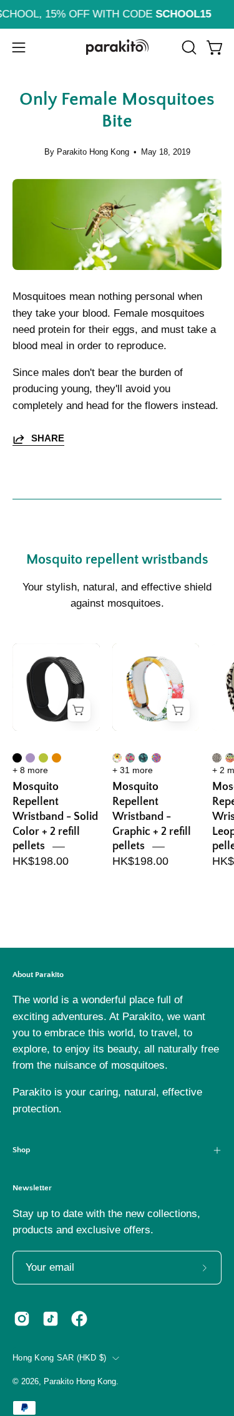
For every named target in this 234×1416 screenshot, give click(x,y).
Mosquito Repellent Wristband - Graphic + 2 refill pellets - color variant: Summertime (130, 758)
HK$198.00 (40, 861)
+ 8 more (30, 770)
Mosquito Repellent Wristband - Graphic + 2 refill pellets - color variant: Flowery (117, 758)
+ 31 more (132, 770)
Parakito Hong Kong (80, 1381)
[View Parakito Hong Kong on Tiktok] (50, 1318)
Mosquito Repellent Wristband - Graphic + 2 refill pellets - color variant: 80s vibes (156, 758)
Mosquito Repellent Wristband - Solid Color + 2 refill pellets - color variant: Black (17, 758)
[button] (188, 47)
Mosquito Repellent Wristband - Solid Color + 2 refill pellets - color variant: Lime (43, 758)
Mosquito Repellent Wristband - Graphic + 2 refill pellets (151, 816)
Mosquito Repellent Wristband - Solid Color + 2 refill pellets (55, 816)
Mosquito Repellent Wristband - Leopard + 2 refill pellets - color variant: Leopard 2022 (217, 758)
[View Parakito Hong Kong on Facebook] (79, 1318)
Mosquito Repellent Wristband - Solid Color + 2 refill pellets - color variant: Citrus (56, 758)
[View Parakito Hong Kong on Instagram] (21, 1318)
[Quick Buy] (78, 709)
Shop (21, 1149)
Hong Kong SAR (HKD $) (59, 1358)
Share (47, 438)
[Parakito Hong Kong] (117, 47)
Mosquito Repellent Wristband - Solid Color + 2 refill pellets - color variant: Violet (30, 758)
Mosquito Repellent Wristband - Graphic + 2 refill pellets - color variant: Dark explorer (143, 758)
